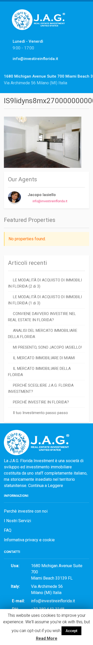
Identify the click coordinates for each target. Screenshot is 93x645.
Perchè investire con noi (26, 511)
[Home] (40, 25)
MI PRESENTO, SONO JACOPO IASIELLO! (47, 347)
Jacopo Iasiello (42, 194)
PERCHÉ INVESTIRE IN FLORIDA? (41, 402)
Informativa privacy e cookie (29, 539)
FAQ (7, 530)
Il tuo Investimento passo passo (40, 412)
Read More (46, 638)
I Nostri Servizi (17, 520)
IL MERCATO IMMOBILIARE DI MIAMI (44, 358)
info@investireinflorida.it (50, 201)
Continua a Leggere (45, 485)
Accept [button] (71, 631)
